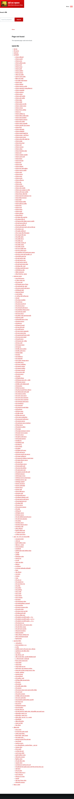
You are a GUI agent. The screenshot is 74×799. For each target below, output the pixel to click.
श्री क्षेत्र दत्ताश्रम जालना (20, 137)
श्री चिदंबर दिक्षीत (19, 352)
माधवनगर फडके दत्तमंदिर (20, 76)
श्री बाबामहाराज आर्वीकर (20, 427)
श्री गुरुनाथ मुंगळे (18, 282)
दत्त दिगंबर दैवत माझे (19, 751)
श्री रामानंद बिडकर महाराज (21, 464)
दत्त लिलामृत (17, 653)
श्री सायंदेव (17, 509)
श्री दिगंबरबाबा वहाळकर (20, 382)
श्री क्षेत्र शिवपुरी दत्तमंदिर (20, 201)
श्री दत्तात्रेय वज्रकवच (20, 694)
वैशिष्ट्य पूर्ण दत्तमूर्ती (19, 78)
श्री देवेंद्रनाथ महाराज (19, 388)
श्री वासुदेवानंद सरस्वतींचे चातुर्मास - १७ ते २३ (24, 619)
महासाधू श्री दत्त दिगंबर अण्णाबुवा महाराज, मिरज (25, 670)
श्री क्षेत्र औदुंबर (18, 100)
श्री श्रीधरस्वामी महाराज (20, 495)
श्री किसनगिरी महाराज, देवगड (21, 319)
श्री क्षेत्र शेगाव (18, 205)
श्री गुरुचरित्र (18, 587)
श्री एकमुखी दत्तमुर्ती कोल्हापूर (21, 80)
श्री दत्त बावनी (18, 593)
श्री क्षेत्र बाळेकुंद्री (19, 166)
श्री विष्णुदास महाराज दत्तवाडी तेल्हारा (22, 477)
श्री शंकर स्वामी (18, 489)
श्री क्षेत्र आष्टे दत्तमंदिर (20, 98)
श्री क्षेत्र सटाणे (18, 207)
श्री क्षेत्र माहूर (18, 182)
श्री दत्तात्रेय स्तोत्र (19, 609)
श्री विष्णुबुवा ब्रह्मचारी (19, 481)
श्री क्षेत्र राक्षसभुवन (19, 186)
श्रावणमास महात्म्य (19, 674)
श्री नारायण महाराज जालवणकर (21, 399)
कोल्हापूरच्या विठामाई (19, 292)
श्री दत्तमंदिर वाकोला (19, 244)
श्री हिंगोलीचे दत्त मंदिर (20, 270)
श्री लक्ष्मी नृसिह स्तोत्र (20, 761)
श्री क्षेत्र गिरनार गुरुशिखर (20, 110)
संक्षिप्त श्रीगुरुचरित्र (19, 721)
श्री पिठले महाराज (19, 425)
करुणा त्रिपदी (18, 741)
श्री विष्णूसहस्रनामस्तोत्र (20, 705)
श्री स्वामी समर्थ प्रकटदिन (20, 629)
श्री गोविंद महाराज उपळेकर (20, 348)
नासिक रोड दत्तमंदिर (19, 74)
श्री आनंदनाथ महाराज (19, 306)
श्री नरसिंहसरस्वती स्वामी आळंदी (22, 391)
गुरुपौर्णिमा (17, 554)
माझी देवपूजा (17, 768)
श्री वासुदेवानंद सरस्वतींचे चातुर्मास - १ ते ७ (24, 617)
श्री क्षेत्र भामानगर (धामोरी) (20, 170)
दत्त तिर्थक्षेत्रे (16, 55)
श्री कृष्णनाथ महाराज (19, 321)
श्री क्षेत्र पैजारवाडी (19, 160)
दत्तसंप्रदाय (16, 53)
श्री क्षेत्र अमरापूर (19, 94)
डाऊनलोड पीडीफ (17, 641)
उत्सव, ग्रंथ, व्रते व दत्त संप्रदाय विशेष (21, 536)
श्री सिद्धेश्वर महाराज (19, 513)
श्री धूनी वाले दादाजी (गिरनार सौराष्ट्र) (23, 390)
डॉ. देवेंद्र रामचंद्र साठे (20, 280)
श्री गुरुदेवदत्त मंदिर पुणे (20, 219)
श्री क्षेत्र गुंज (18, 111)
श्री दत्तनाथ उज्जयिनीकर (20, 364)
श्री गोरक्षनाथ (18, 347)
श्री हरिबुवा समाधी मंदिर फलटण (21, 268)
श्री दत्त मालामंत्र (18, 597)
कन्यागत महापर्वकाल (19, 546)
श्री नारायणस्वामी (19, 405)
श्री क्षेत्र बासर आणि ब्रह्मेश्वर (21, 168)
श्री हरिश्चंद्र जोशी (19, 526)
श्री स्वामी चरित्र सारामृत (20, 627)
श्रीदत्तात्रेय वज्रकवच (20, 757)
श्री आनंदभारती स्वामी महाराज (21, 307)
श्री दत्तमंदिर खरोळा (19, 237)
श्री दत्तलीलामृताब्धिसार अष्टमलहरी (22, 603)
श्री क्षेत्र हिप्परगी (18, 215)
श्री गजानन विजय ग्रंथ (20, 584)
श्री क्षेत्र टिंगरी (18, 127)
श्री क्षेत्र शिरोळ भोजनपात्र (21, 197)
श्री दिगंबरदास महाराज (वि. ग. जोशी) (22, 380)
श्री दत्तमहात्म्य (18, 688)
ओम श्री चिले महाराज (19, 278)
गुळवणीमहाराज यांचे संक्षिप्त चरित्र (22, 651)
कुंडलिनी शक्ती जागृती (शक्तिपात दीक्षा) (23, 550)
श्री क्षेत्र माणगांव (18, 178)
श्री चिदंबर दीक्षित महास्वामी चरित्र (22, 680)
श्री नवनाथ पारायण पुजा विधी (21, 611)
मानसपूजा (17, 576)
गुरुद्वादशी (17, 552)
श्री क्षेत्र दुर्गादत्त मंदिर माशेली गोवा (22, 139)
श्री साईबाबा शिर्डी (19, 503)
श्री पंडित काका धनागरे (20, 415)
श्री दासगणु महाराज (19, 374)
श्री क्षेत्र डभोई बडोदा (19, 129)
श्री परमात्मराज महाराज (20, 421)
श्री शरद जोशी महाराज (20, 491)
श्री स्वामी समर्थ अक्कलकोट (21, 518)
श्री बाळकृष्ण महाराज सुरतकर (21, 433)
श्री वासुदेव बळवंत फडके (20, 470)
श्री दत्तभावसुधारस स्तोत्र (20, 601)
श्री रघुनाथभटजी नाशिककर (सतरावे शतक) (24, 458)
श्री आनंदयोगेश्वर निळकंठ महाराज (22, 309)
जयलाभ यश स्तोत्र (19, 562)
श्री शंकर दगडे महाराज (20, 483)
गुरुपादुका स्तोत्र (18, 747)
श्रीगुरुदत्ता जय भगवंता (20, 776)
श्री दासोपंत (17, 376)
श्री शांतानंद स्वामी (19, 493)
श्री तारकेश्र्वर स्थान (19, 229)
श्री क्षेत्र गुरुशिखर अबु (20, 113)
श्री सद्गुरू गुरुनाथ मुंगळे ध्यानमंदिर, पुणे (23, 254)
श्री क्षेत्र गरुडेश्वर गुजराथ (20, 106)
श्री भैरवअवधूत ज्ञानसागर (20, 438)
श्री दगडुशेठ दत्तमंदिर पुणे (20, 231)
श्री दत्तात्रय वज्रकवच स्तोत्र (21, 607)
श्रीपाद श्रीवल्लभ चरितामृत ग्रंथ (22, 634)
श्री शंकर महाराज (19, 487)
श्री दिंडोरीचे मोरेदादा (19, 378)
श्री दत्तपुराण (18, 599)
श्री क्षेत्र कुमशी (18, 68)
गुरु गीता (17, 647)
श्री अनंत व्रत (18, 580)
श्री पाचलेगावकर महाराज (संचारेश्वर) (23, 423)
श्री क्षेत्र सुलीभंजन (19, 213)
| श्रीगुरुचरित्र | (18, 643)
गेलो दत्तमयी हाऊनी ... (19, 737)
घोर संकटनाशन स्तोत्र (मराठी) (21, 731)
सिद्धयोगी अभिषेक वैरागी (20, 530)
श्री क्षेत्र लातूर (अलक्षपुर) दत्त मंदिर (22, 190)
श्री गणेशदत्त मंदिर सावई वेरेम (21, 217)
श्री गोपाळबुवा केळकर (19, 345)
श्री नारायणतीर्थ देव (19, 403)
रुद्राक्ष (16, 578)
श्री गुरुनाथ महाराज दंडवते (20, 337)
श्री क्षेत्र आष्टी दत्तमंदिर (20, 96)
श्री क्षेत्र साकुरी (18, 211)
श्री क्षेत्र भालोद (18, 172)
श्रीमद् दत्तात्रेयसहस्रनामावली (21, 636)
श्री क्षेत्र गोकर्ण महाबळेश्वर (20, 117)
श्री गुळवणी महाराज (19, 339)
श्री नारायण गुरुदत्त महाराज (21, 395)
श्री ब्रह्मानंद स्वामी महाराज (21, 436)
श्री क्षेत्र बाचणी (18, 164)
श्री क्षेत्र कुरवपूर (18, 67)
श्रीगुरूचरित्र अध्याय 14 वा (21, 713)
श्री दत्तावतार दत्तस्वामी (20, 370)
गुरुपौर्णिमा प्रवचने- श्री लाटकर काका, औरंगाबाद (25, 649)
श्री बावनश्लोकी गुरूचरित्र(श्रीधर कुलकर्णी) (24, 699)
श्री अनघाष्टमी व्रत (19, 582)
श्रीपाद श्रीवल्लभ (19, 528)
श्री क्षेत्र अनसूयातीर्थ (19, 90)
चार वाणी (17, 560)
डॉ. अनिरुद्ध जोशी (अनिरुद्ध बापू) (21, 296)
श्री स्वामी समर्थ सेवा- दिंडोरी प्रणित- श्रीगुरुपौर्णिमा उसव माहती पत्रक (29, 711)
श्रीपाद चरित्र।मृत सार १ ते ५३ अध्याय (23, 717)
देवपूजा (16, 570)
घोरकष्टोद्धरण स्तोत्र (19, 556)
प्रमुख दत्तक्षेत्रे (18, 662)
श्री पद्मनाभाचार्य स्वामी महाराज (21, 419)
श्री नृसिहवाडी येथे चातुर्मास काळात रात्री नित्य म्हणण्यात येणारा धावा (29, 766)
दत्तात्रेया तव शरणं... (19, 743)
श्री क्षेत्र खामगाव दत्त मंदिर (20, 104)
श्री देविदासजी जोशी (19, 290)
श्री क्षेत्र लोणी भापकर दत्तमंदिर (21, 192)
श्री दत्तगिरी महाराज (19, 362)
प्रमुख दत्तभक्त (18, 664)
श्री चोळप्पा (17, 354)
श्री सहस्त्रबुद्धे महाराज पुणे (20, 501)
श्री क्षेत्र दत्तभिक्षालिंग (19, 131)
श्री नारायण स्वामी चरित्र (20, 697)
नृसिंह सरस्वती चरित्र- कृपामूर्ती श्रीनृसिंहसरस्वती (25, 656)
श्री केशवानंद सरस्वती (19, 325)
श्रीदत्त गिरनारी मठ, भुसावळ (21, 274)
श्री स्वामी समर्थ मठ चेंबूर (20, 258)
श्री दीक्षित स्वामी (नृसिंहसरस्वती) (22, 384)
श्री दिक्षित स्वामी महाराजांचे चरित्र (22, 696)
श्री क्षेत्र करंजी (18, 65)
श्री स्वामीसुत (18, 520)
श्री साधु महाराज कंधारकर (20, 507)
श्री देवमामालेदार (18, 386)
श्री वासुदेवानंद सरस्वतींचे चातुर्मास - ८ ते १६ (24, 621)
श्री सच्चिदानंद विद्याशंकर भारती (21, 497)
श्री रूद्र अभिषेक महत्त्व (20, 615)
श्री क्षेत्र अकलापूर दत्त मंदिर (21, 86)
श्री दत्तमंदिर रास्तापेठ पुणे (20, 242)
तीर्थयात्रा (17, 564)
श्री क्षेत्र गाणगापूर (19, 108)
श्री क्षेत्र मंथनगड (19, 174)
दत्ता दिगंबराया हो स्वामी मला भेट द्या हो (23, 764)
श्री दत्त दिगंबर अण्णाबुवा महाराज (22, 360)
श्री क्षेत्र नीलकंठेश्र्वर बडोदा (21, 151)
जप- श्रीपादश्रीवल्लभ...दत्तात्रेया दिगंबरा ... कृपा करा (26, 745)
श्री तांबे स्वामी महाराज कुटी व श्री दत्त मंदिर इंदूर (25, 227)
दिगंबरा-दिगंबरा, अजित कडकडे (21, 735)
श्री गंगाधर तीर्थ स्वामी (19, 327)
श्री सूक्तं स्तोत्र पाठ (19, 709)
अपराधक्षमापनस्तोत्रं (19, 539)
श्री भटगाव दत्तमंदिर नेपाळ (20, 248)
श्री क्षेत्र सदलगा (18, 209)
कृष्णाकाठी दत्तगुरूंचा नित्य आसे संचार (23, 739)
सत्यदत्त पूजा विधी (19, 723)
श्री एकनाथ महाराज (19, 313)
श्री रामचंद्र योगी (18, 462)
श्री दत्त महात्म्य (18, 595)
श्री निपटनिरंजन (18, 409)
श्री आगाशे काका (18, 302)
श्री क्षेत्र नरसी (18, 145)
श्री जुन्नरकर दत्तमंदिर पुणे (20, 225)
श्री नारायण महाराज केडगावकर (21, 397)
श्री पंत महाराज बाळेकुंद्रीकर (21, 417)
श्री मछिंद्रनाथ (18, 440)
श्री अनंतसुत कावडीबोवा (20, 300)
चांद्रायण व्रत (18, 558)
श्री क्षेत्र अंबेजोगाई (19, 84)
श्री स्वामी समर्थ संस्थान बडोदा (21, 264)
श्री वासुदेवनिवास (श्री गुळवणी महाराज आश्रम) (25, 252)
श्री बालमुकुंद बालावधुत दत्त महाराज (22, 431)
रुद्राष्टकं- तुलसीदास (19, 672)
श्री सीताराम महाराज (19, 515)
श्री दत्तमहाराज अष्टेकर (20, 366)
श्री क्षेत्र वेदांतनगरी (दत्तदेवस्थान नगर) (23, 195)
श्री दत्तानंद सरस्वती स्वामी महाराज (22, 288)
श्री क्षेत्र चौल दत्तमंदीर (20, 121)
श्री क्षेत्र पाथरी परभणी (20, 156)
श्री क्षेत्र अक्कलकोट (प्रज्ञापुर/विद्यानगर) (23, 88)
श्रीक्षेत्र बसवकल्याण (19, 272)
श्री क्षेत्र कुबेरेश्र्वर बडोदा (20, 63)
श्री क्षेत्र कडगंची (18, 59)
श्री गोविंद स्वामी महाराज (20, 350)
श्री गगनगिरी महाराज (19, 329)
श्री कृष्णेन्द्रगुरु (18, 323)
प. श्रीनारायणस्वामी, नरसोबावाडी (22, 658)
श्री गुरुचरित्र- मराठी (19, 678)
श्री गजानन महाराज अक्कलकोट (22, 331)
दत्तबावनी (17, 778)
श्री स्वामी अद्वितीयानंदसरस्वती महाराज (23, 517)
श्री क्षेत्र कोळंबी (18, 102)
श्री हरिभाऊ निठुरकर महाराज (21, 524)
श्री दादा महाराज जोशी (20, 372)
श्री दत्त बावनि (18, 749)
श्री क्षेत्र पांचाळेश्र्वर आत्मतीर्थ (21, 154)
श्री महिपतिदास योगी (19, 442)
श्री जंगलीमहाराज (19, 356)
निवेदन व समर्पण (17, 784)
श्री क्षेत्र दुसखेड (18, 141)
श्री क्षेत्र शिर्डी (18, 199)
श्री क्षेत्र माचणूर (18, 176)
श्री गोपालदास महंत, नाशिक (21, 341)
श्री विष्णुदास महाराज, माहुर (21, 479)
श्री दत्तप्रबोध (18, 684)
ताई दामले (17, 298)
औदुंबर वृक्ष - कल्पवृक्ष (19, 544)
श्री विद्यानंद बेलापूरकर (20, 474)
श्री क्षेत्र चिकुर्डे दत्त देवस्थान (21, 119)
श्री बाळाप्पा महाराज (19, 434)
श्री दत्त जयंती (18, 591)
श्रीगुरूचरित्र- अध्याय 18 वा (21, 715)
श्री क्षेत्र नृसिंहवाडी (19, 57)
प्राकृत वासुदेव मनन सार (20, 666)
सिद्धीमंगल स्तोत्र (18, 759)
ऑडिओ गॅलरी (16, 727)
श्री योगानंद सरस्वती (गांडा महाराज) (22, 454)
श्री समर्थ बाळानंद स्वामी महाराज (22, 499)
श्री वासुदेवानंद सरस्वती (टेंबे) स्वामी (22, 472)
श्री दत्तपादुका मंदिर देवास (20, 235)
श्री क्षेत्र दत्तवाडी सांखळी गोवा (21, 133)
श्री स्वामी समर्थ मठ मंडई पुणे (21, 262)
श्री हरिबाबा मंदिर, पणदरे (20, 266)
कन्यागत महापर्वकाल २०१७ (20, 645)
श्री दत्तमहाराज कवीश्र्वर (20, 368)
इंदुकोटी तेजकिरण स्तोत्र (20, 543)
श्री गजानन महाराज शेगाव (20, 333)
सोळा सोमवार (18, 725)
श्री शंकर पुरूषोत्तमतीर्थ (20, 485)
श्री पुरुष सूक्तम (18, 770)
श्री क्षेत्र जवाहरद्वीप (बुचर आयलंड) (22, 125)
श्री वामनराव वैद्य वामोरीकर (20, 468)
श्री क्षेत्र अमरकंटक (19, 92)
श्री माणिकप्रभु (18, 444)
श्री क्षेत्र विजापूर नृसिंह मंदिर (21, 194)
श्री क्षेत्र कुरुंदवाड (19, 72)
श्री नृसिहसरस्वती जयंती (20, 613)
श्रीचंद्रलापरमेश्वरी (19, 632)
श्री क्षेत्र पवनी (18, 153)
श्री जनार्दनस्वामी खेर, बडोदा (21, 286)
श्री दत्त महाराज (13, 3)
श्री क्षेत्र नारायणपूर (19, 147)
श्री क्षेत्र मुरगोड (18, 184)
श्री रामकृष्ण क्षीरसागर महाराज (21, 460)
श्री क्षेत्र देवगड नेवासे (19, 143)
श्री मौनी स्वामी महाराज (20, 452)
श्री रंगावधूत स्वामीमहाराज (20, 456)
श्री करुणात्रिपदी (19, 676)
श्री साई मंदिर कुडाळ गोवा (20, 256)
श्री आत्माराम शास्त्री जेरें (20, 304)
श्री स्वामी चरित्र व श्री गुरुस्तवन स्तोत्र (23, 625)
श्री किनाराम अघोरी (19, 317)
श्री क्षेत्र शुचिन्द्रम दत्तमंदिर (21, 203)
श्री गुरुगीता (17, 586)
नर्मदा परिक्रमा (18, 572)
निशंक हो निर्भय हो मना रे (20, 772)
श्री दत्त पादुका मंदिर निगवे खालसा (22, 233)
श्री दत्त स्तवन (18, 729)
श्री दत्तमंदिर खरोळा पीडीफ (21, 686)
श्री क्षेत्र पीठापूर (18, 158)
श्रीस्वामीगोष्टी (18, 719)
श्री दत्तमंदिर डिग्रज (19, 238)
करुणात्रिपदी (18, 548)
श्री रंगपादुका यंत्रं (19, 701)
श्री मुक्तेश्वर (18, 448)
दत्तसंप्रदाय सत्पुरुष (18, 276)
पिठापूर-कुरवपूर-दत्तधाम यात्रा (21, 660)
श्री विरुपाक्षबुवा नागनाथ (20, 476)
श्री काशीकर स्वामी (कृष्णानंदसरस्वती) (23, 315)
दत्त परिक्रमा (18, 566)
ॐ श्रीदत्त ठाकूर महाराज (20, 534)
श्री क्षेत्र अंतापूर (18, 82)
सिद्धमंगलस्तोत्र (18, 638)
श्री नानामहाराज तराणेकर (20, 393)
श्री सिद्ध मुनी (18, 511)
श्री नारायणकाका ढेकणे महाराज (21, 401)
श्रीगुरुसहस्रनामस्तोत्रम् (20, 630)
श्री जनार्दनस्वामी (18, 358)
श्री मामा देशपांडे (18, 446)
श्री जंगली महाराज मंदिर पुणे (21, 223)
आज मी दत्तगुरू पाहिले (19, 753)
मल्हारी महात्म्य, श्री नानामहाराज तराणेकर (23, 668)
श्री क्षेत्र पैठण (18, 162)
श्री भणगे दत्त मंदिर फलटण (20, 250)
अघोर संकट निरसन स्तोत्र (20, 780)
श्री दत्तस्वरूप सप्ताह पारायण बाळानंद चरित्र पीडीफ (26, 690)
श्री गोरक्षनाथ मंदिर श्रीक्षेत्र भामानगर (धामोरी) (24, 221)
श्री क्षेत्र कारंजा (18, 61)
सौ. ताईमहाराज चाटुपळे (20, 532)
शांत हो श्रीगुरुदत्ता (19, 774)
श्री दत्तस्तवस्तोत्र (19, 605)
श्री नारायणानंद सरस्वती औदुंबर (21, 407)
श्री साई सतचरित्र (19, 707)
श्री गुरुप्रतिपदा (18, 589)
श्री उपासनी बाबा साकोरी (20, 311)
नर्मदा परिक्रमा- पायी (19, 654)
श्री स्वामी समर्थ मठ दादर (20, 260)
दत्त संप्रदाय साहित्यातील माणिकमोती (22, 568)
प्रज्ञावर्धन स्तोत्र (18, 763)
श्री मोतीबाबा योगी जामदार (20, 450)
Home (13, 29)
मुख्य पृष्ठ (15, 49)
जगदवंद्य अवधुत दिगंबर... (20, 733)
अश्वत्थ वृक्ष (17, 541)
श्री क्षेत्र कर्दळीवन (19, 70)
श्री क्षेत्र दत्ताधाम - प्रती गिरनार (22, 135)
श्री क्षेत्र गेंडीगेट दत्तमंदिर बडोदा (21, 115)
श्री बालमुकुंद (18, 429)
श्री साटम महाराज (19, 505)
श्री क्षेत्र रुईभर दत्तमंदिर (20, 188)
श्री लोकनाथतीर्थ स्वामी (20, 466)
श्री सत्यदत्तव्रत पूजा (19, 623)
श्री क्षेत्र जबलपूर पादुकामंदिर (21, 123)
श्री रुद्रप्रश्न (18, 703)
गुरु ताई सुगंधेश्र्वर (18, 294)
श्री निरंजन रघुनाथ (19, 411)
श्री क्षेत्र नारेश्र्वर (18, 149)
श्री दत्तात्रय (16, 51)
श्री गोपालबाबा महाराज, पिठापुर (21, 284)
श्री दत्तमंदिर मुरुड (19, 240)
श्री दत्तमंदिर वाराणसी (19, 246)
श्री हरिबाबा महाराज (19, 522)
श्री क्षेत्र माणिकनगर (19, 180)
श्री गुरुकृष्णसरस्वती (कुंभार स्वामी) (22, 335)
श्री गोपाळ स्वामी (18, 343)
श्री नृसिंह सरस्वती (19, 413)
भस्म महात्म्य (17, 574)
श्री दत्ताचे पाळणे (18, 692)
